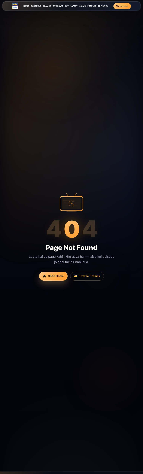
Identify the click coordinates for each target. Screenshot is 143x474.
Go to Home (56, 276)
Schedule (36, 6)
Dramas (47, 6)
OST (67, 6)
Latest (74, 6)
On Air (82, 6)
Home (26, 6)
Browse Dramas (89, 276)
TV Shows (58, 6)
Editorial (103, 6)
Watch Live (122, 6)
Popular (92, 6)
